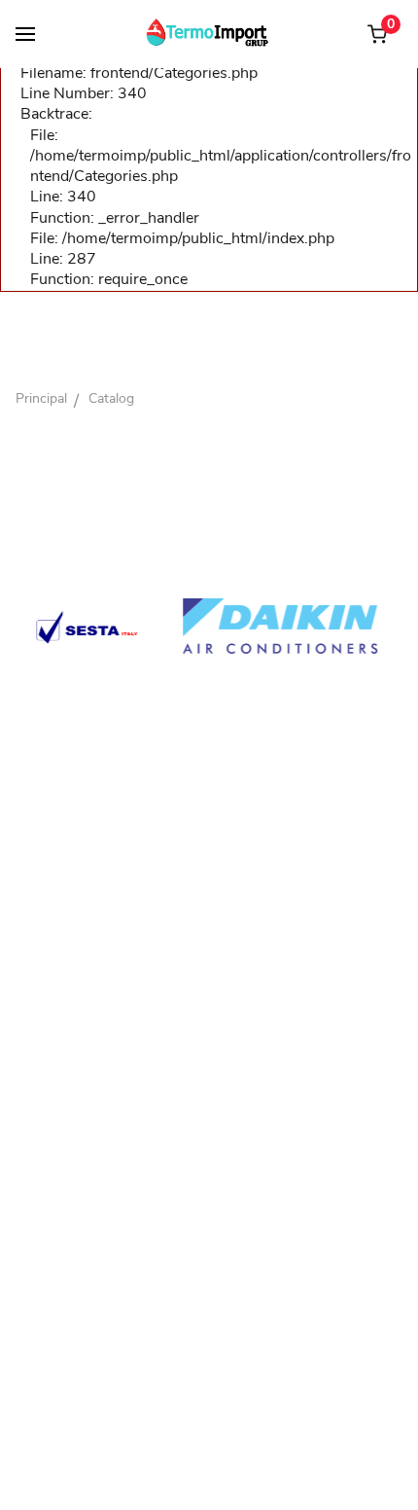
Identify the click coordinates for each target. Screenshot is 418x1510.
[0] (377, 34)
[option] (241, 625)
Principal (41, 398)
